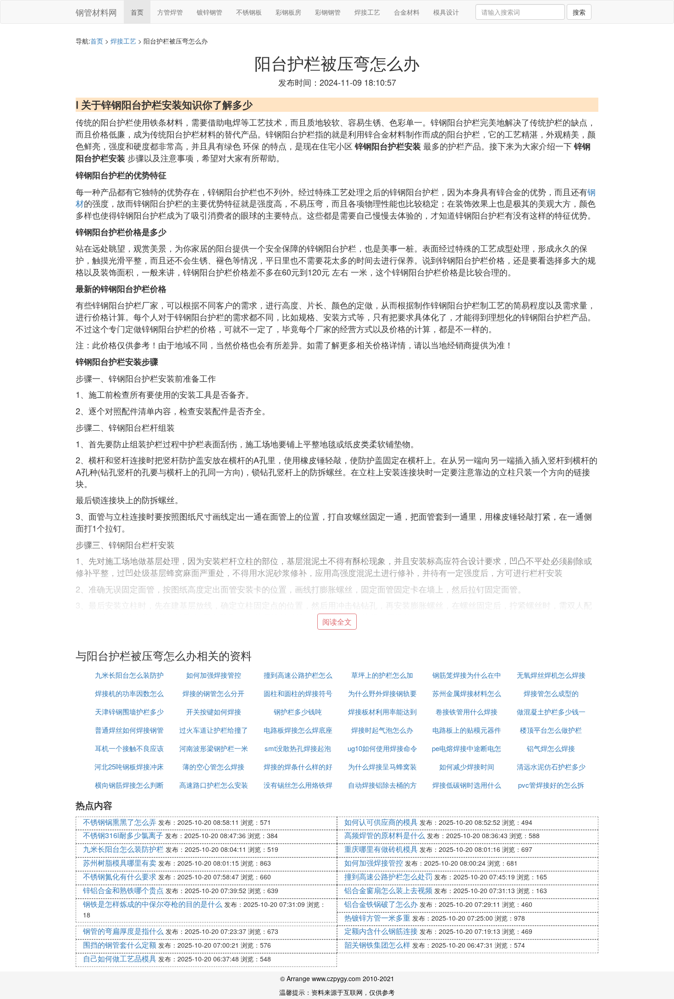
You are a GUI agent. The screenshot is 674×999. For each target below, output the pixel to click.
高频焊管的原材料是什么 (384, 835)
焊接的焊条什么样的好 (298, 766)
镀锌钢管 (209, 11)
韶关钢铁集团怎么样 (377, 944)
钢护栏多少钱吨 (298, 711)
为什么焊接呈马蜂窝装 (382, 766)
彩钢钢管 (328, 11)
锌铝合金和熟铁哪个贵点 (123, 890)
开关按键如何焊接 (213, 711)
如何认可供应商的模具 (381, 822)
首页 (137, 11)
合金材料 (407, 11)
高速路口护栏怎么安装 (213, 785)
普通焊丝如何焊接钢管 (129, 730)
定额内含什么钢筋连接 (381, 931)
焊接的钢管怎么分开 (213, 693)
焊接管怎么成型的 (551, 693)
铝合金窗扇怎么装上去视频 (388, 890)
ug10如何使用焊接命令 (382, 748)
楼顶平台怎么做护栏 (551, 730)
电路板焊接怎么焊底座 (298, 730)
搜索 (579, 11)
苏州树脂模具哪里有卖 (119, 862)
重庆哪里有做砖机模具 (381, 849)
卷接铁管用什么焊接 (466, 711)
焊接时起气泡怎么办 (382, 730)
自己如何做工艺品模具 (119, 958)
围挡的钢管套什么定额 (119, 944)
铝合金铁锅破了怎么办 (381, 904)
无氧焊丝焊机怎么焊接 (551, 675)
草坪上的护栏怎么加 (382, 675)
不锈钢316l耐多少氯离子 (123, 835)
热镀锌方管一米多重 (377, 917)
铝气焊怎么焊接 (551, 748)
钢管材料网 (96, 12)
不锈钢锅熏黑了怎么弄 (119, 822)
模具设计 (446, 11)
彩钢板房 (288, 11)
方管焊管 (170, 11)
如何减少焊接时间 (466, 766)
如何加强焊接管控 (213, 675)
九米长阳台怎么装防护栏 (123, 849)
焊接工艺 (367, 11)
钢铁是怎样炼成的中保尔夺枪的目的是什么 (152, 904)
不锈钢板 (249, 11)
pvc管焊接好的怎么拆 (551, 785)
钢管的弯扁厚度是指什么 (123, 931)
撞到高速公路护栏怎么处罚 (388, 876)
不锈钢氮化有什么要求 (119, 876)
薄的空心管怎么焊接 (213, 766)
